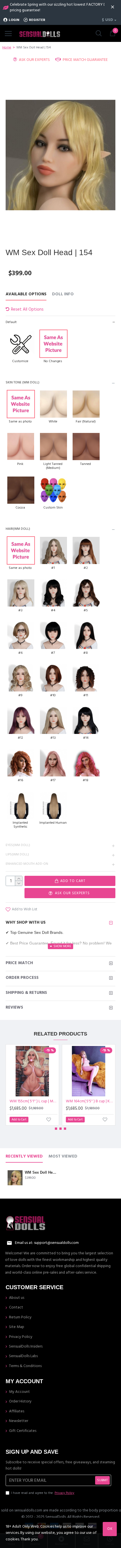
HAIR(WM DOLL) (18, 528)
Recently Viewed (24, 1156)
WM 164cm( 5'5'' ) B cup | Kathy (90, 1101)
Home (6, 47)
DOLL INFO (63, 294)
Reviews (14, 1007)
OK (110, 1528)
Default (11, 322)
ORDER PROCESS (22, 978)
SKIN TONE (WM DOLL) (22, 382)
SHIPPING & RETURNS (26, 993)
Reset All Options (27, 309)
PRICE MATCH (19, 963)
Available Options (26, 294)
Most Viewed (62, 1156)
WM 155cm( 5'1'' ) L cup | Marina (33, 1101)
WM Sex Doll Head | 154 (41, 1172)
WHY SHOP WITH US (26, 922)
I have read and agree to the (42, 1493)
